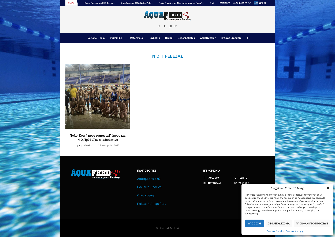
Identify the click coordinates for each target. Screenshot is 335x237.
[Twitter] (164, 26)
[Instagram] (170, 26)
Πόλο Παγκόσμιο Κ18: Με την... (212, 3)
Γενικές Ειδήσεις (231, 38)
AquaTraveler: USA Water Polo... (123, 3)
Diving (169, 38)
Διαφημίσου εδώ (242, 3)
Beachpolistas (186, 38)
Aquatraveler (208, 38)
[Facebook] (159, 26)
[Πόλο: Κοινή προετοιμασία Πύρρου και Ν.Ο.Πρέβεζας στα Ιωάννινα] (97, 96)
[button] (328, 188)
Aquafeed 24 (86, 145)
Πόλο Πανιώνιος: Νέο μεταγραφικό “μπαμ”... (168, 3)
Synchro (155, 38)
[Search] (248, 38)
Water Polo (136, 38)
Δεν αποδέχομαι (278, 223)
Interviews (224, 3)
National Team (96, 38)
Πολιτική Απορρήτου (296, 231)
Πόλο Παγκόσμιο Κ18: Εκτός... (86, 3)
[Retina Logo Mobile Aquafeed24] (95, 174)
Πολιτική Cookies (275, 231)
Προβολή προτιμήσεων (312, 223)
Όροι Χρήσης (146, 195)
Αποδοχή (254, 223)
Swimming (116, 38)
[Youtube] (176, 26)
